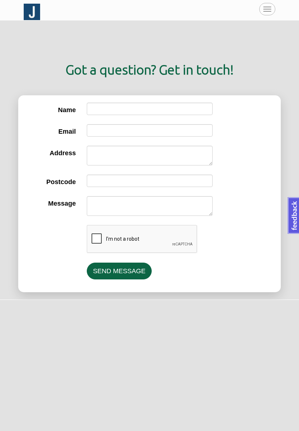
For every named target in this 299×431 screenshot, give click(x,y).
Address (63, 153)
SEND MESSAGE (119, 271)
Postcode (61, 182)
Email (67, 131)
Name (67, 110)
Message (62, 203)
